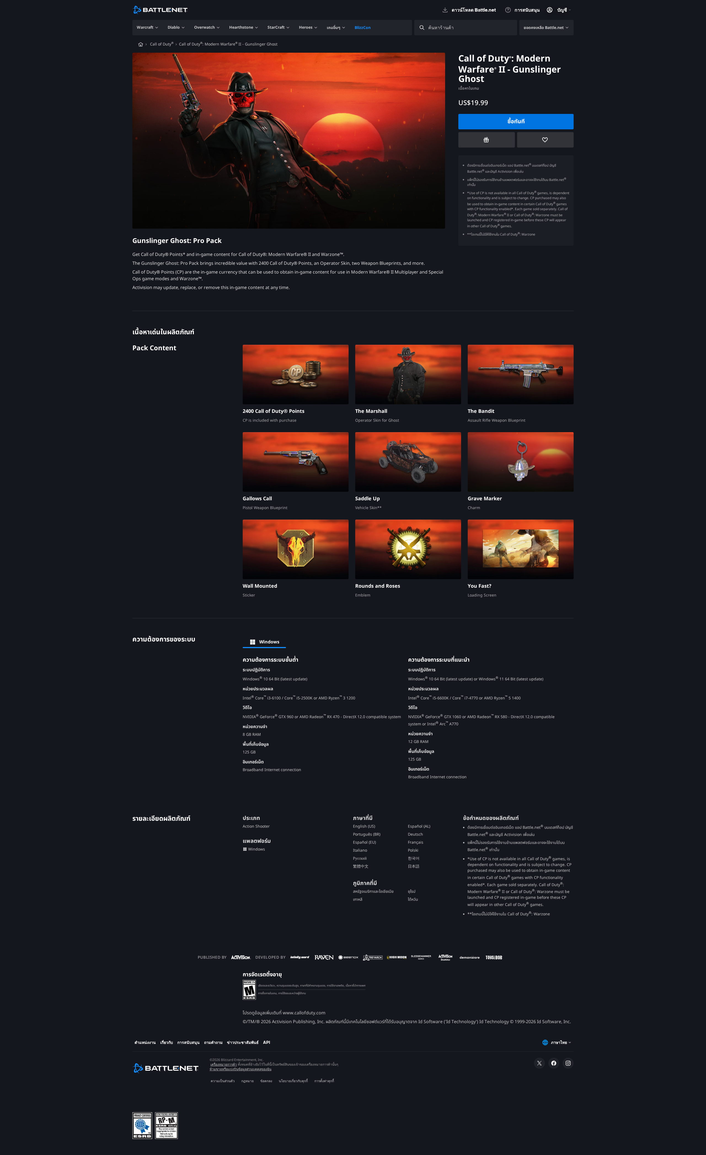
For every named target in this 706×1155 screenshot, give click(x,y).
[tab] (264, 642)
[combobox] (470, 28)
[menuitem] (147, 27)
